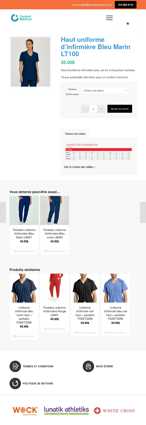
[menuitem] (108, 17)
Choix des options (25, 251)
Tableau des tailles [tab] (75, 133)
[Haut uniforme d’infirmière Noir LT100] (3, 212)
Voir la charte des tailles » (79, 167)
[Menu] (107, 17)
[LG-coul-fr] (21, 17)
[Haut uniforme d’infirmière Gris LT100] (143, 212)
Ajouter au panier (120, 108)
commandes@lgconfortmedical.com (92, 4)
